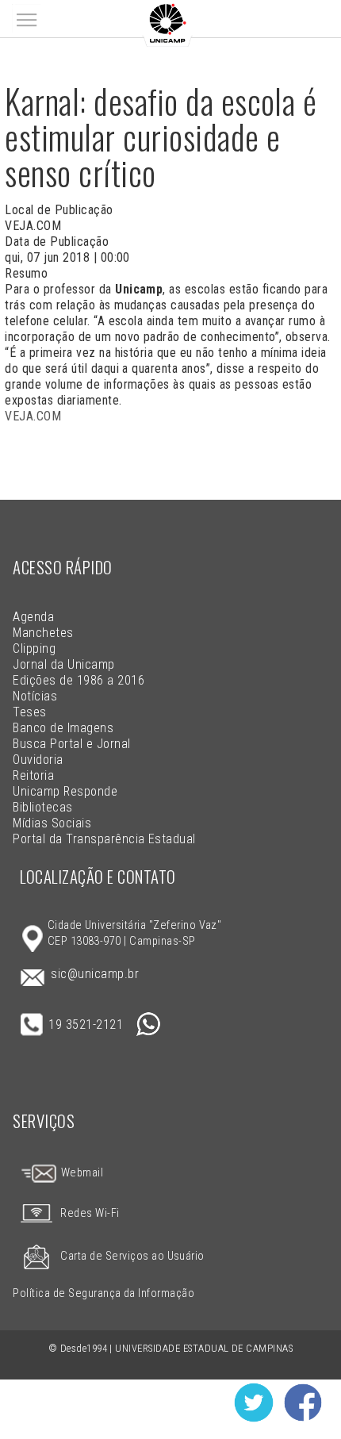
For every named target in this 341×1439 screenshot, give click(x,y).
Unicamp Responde (65, 791)
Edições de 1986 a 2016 (78, 680)
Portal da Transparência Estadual (104, 838)
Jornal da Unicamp (63, 664)
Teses (29, 712)
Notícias (35, 696)
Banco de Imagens (63, 727)
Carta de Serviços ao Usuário (132, 1256)
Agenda (33, 616)
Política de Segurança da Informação (103, 1293)
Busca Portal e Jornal (71, 743)
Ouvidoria (38, 759)
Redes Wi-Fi (89, 1213)
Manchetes (43, 632)
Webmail (80, 1173)
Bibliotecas (42, 807)
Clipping (34, 648)
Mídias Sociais (52, 823)
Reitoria (33, 775)
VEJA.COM (33, 416)
